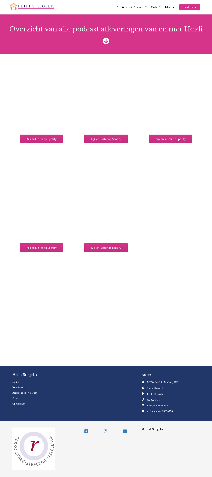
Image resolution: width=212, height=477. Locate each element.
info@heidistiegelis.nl (158, 405)
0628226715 (153, 399)
